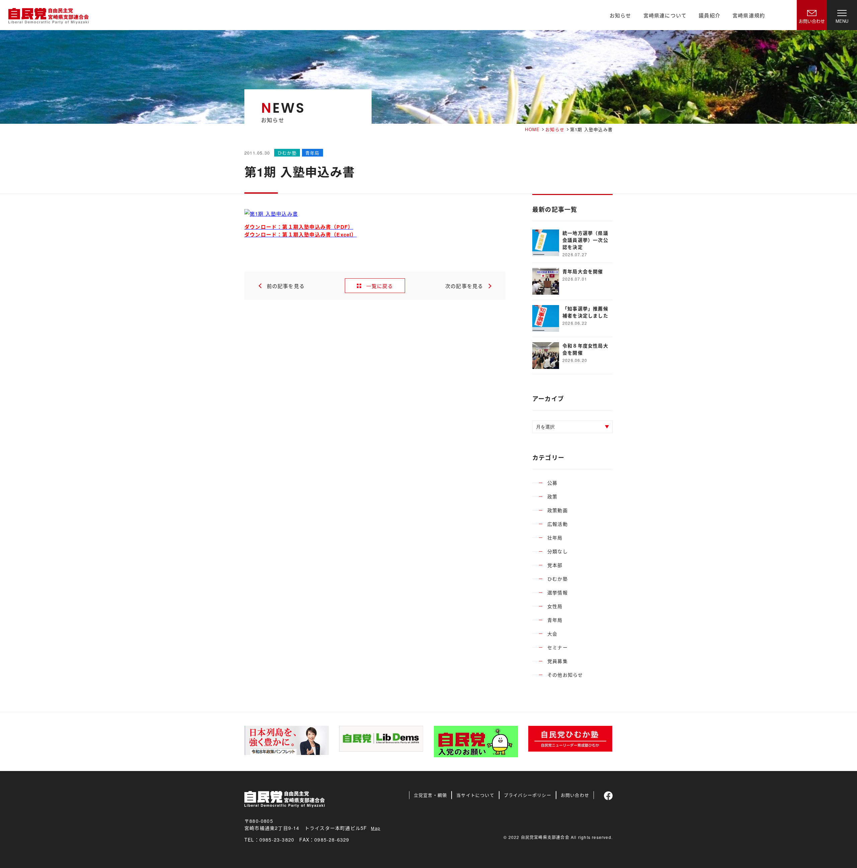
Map (375, 828)
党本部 (555, 565)
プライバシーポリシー (527, 795)
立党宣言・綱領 (430, 795)
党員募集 (557, 661)
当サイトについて (475, 795)
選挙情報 (557, 592)
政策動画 (557, 510)
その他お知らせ (565, 674)
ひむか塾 (557, 578)
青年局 (555, 619)
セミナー (557, 647)
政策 (552, 496)
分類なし (557, 551)
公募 (552, 482)
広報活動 (557, 523)
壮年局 (555, 537)
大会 (552, 633)
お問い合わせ (575, 795)
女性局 (555, 606)
